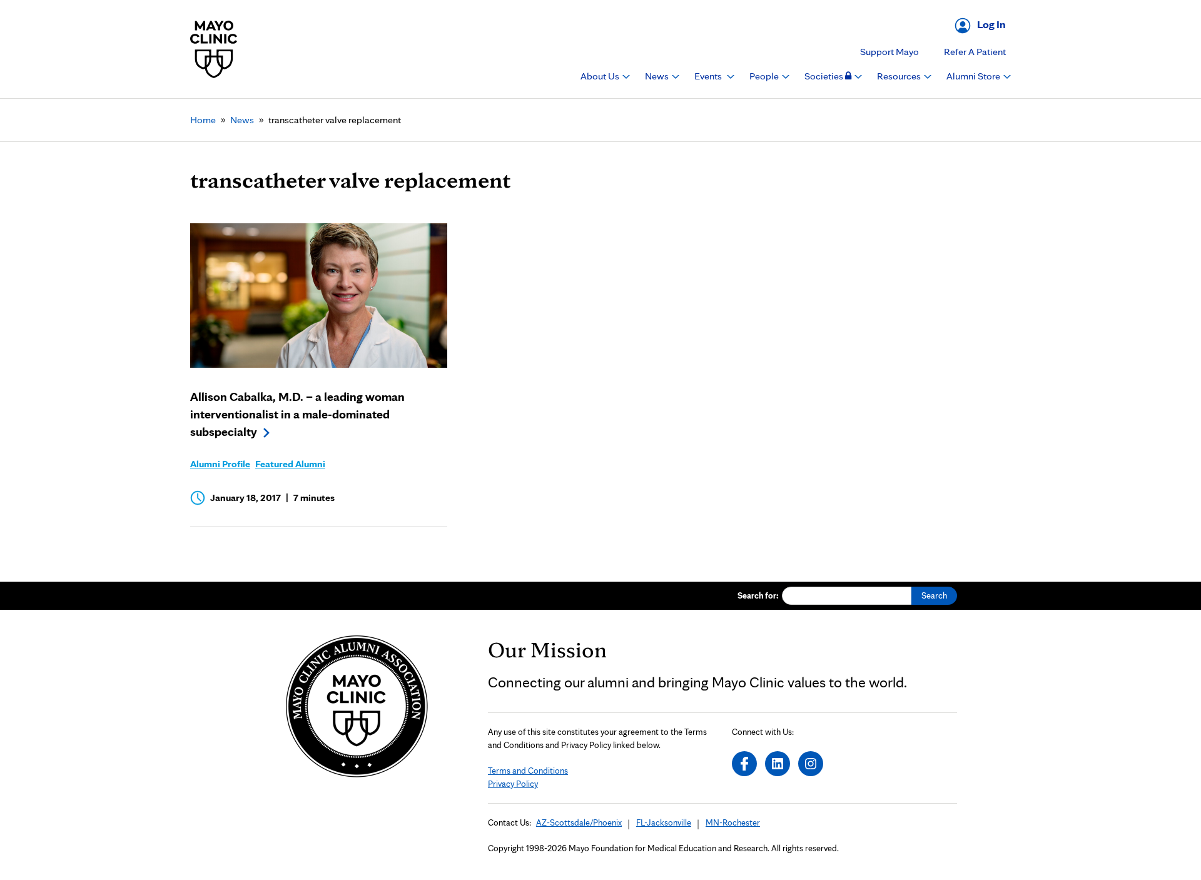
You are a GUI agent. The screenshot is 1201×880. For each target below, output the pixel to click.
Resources (900, 76)
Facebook (744, 763)
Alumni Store (974, 76)
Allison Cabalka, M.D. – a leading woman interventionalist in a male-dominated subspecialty (297, 414)
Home (203, 120)
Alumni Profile (220, 464)
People (765, 76)
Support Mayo (889, 52)
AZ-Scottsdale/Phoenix (579, 822)
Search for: (758, 595)
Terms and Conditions (528, 771)
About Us (600, 76)
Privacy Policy (513, 784)
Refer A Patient (975, 52)
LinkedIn (777, 763)
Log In (991, 24)
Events (709, 76)
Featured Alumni (290, 464)
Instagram (810, 763)
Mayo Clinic (214, 49)
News (658, 76)
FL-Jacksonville (663, 822)
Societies (824, 76)
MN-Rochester (733, 822)
